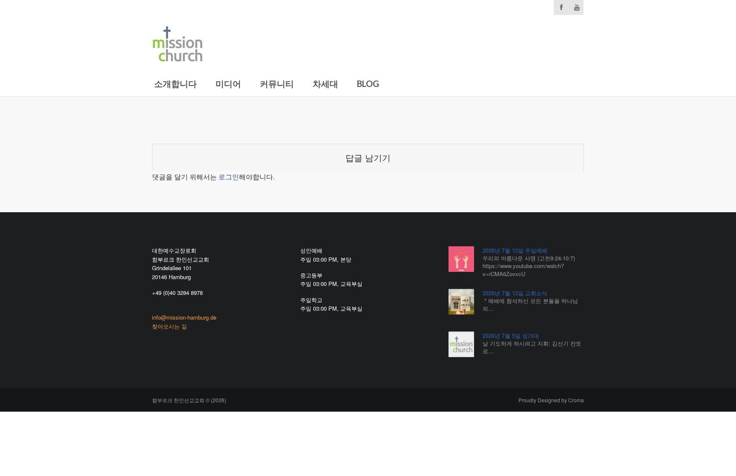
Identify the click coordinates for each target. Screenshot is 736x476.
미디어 (228, 83)
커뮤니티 (277, 83)
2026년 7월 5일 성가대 (511, 336)
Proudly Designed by (551, 400)
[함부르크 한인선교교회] (177, 42)
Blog (368, 83)
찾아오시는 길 (169, 326)
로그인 (228, 177)
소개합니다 (175, 83)
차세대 (325, 83)
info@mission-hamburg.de (184, 317)
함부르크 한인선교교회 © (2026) (189, 400)
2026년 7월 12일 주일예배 (515, 250)
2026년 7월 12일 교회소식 (515, 293)
